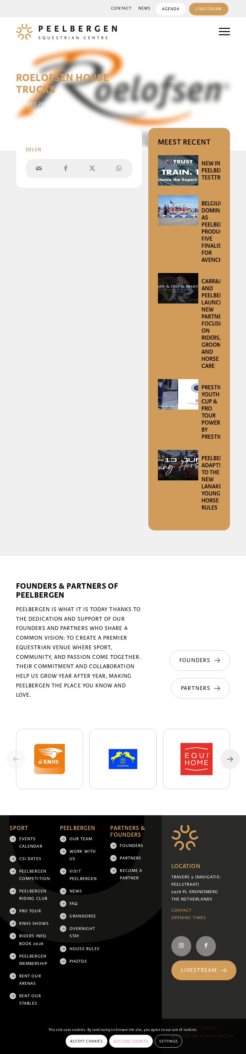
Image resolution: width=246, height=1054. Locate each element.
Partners (130, 858)
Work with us (83, 855)
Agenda (170, 9)
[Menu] (221, 31)
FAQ (74, 903)
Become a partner (131, 874)
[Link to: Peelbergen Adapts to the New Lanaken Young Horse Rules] (178, 465)
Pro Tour (30, 911)
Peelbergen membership (33, 960)
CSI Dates (30, 858)
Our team (81, 839)
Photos (78, 961)
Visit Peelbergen (83, 875)
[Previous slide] (16, 759)
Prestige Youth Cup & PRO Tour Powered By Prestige (214, 412)
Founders (131, 845)
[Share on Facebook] (65, 168)
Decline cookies (131, 1041)
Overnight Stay (82, 932)
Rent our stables (30, 999)
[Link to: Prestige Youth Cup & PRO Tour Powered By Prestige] (178, 394)
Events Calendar (30, 842)
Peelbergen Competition (34, 875)
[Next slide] (230, 759)
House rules (85, 948)
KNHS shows (34, 923)
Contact (121, 8)
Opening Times (188, 917)
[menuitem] (121, 8)
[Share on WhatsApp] (119, 168)
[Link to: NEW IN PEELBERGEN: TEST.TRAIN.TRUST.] (178, 170)
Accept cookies (86, 1041)
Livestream (208, 9)
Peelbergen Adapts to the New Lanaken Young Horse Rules (217, 483)
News (144, 8)
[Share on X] (92, 168)
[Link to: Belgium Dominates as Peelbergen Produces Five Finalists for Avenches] (178, 210)
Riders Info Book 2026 (32, 940)
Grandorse (83, 916)
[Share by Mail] (39, 168)
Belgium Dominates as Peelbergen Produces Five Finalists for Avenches (217, 231)
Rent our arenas (30, 980)
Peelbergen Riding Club (33, 895)
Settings (168, 1041)
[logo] (66, 31)
